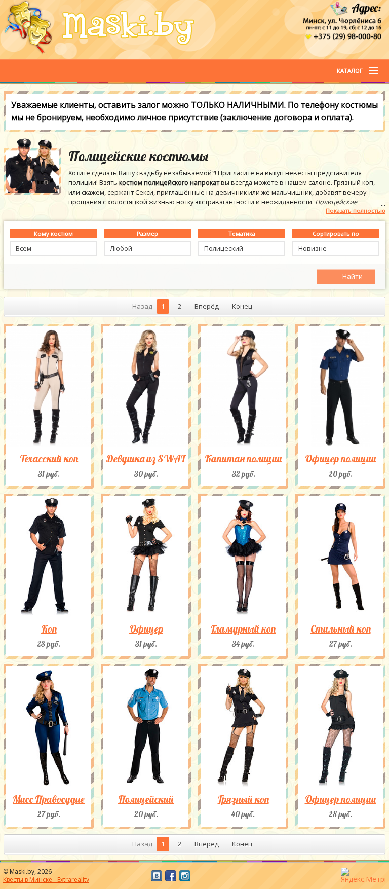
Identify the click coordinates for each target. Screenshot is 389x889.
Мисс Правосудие (49, 799)
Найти (352, 276)
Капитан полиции (243, 458)
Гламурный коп (243, 628)
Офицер (146, 628)
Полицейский (146, 799)
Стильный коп (340, 628)
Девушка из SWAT (145, 458)
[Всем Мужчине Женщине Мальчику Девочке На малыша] (53, 248)
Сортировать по (336, 233)
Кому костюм (53, 233)
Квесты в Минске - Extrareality (46, 879)
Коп (49, 628)
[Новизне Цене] (335, 248)
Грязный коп (243, 799)
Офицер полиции (340, 458)
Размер (147, 233)
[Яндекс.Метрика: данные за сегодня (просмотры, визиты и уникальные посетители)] (363, 875)
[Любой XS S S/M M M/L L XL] (147, 248)
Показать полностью (355, 210)
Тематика (241, 233)
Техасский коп (49, 458)
